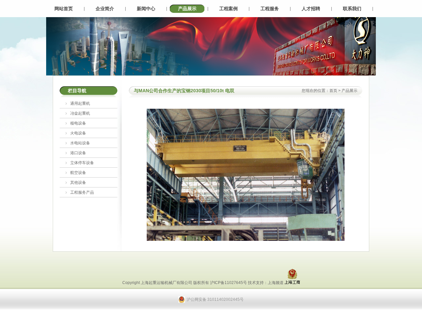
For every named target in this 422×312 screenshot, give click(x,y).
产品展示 (187, 8)
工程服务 (269, 8)
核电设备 (78, 123)
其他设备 (78, 182)
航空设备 (78, 172)
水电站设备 (80, 143)
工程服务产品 (82, 192)
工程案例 (228, 8)
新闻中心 (146, 8)
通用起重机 (80, 103)
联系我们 (352, 8)
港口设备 (78, 153)
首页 (333, 90)
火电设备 (78, 133)
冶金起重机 (80, 113)
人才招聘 (311, 8)
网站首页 (63, 8)
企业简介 (105, 8)
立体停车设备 (82, 162)
